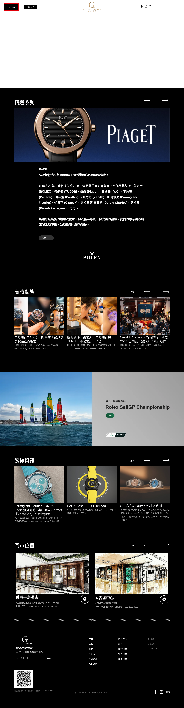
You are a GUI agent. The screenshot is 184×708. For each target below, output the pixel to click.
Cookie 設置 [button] (70, 374)
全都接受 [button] (88, 374)
